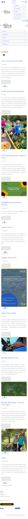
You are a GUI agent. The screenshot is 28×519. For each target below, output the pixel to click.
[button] (14, 1)
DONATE (14, 2)
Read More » (6, 82)
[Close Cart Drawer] (1, 492)
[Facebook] (2, 2)
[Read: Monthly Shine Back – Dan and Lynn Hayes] (14, 440)
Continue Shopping (7, 504)
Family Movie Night (8, 313)
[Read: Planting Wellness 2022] (14, 388)
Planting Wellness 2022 (9, 358)
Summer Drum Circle (9, 258)
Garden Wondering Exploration (12, 91)
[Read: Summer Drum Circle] (14, 287)
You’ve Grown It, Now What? (12, 61)
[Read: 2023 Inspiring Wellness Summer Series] (14, 188)
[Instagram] (4, 2)
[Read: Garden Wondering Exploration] (14, 132)
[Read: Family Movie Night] (14, 344)
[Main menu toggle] (26, 26)
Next (11, 485)
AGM (3, 458)
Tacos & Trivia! (7, 227)
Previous (3, 485)
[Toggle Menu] (23, 5)
